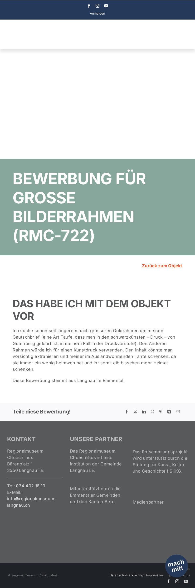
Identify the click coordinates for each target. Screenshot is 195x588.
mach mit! (176, 565)
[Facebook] (126, 411)
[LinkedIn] (144, 411)
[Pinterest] (160, 411)
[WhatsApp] (152, 411)
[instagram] (97, 6)
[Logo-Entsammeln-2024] (26, 26)
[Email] (178, 411)
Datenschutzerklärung (126, 575)
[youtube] (106, 6)
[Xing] (169, 411)
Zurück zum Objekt (161, 265)
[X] (135, 411)
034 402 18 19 (30, 485)
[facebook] (89, 6)
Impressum (154, 575)
